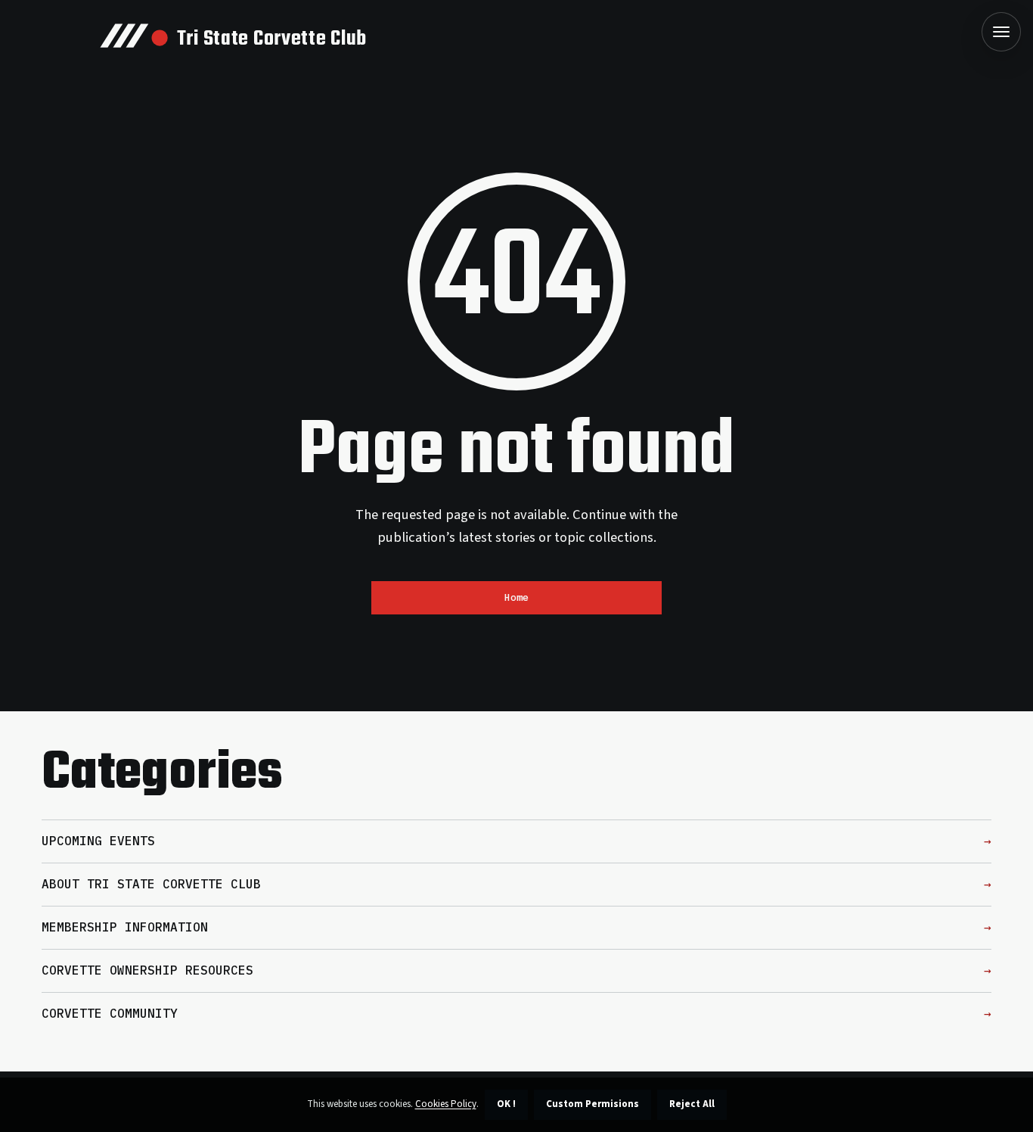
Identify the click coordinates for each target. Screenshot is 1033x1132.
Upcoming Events (98, 840)
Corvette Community (110, 1013)
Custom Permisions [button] (592, 1104)
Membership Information (125, 927)
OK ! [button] (506, 1104)
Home (516, 597)
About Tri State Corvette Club (151, 883)
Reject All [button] (692, 1104)
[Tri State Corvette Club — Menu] (1001, 31)
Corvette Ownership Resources (147, 970)
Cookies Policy (445, 1104)
